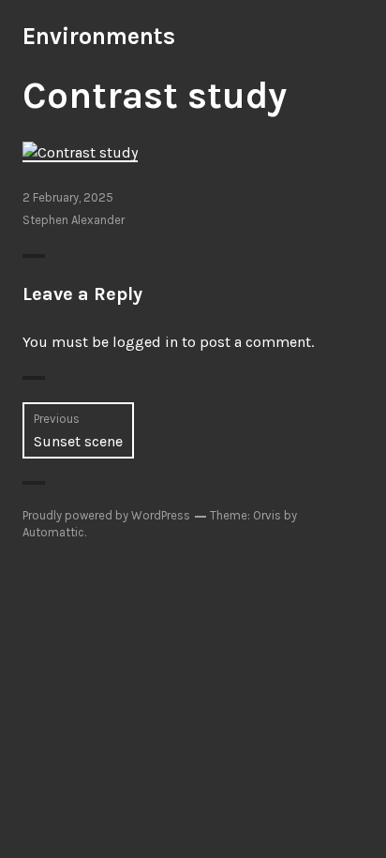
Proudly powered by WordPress (106, 515)
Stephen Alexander (73, 220)
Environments (98, 36)
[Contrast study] (80, 151)
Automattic (53, 532)
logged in (145, 342)
